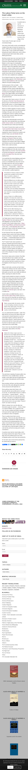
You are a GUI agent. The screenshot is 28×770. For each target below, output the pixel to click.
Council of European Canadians (9, 610)
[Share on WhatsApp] (9, 454)
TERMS (16, 1)
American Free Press (7, 594)
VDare (3, 654)
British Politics (20, 17)
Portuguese (20, 587)
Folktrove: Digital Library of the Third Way (12, 622)
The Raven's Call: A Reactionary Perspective (13, 648)
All (3, 586)
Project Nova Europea (7, 634)
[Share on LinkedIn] (14, 454)
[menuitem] (20, 5)
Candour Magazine (6, 604)
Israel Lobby (11, 19)
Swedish (16, 589)
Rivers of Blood (6, 640)
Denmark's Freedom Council (9, 618)
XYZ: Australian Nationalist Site (9, 656)
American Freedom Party (8, 596)
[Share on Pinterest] (11, 454)
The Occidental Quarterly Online (10, 644)
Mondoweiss (5, 628)
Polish (14, 587)
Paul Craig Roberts (6, 632)
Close (10, 767)
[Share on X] (6, 454)
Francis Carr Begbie (21, 19)
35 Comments (12, 17)
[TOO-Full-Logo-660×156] (11, 5)
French (17, 586)
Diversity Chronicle (6, 620)
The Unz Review (6, 652)
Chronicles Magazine (7, 608)
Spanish (10, 589)
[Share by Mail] (24, 454)
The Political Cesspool (7, 646)
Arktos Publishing (6, 602)
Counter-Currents (6, 612)
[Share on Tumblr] (16, 454)
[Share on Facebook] (3, 454)
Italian (9, 587)
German (22, 586)
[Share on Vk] (19, 454)
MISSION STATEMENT (8, 1)
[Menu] (24, 5)
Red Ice (4, 636)
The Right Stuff (5, 650)
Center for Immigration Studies (9, 606)
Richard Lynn (5, 638)
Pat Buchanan (5, 630)
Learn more (17, 767)
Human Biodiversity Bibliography (10, 624)
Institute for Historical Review (9, 626)
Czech (7, 586)
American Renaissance (8, 600)
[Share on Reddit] (22, 454)
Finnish (12, 586)
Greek (4, 587)
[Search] (20, 5)
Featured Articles (5, 19)
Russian (4, 589)
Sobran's (4, 642)
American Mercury (6, 598)
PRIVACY (21, 1)
